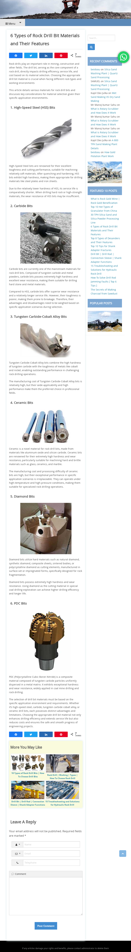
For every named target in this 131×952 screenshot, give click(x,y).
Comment (20, 874)
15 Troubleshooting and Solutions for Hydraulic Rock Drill (62, 803)
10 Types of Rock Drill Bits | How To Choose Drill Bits (27, 775)
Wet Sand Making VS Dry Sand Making (105, 96)
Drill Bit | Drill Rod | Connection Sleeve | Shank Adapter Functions (28, 803)
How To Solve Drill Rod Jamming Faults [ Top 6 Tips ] (104, 281)
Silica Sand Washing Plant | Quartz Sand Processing (104, 73)
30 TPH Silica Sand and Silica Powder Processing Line (105, 218)
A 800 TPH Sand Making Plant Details (104, 144)
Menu (11, 23)
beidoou (95, 69)
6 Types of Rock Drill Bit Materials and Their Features (104, 230)
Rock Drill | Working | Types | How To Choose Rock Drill (62, 777)
